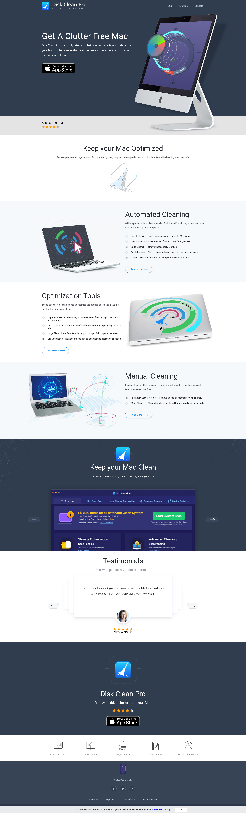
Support (199, 6)
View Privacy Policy (161, 809)
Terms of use (128, 799)
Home (169, 6)
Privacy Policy (150, 799)
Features (183, 6)
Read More (136, 269)
